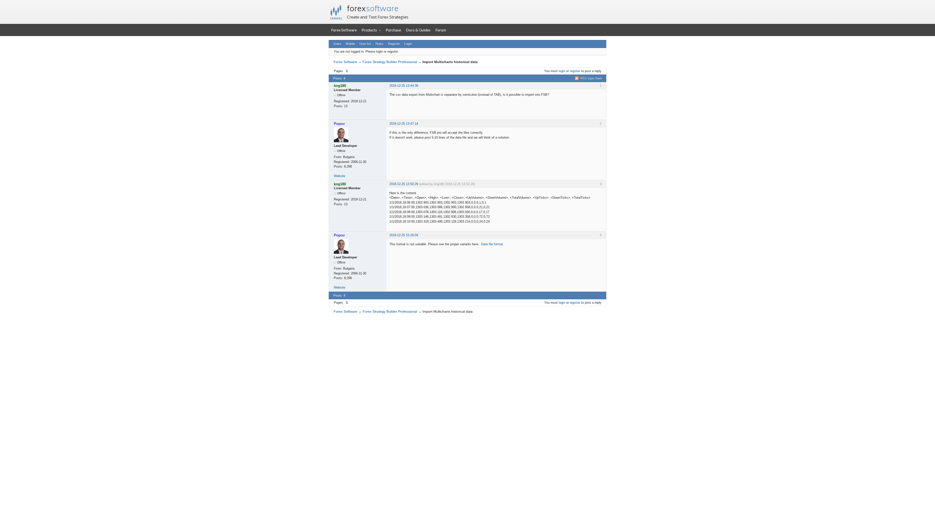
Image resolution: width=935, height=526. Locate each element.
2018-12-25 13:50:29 (403, 184)
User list (365, 44)
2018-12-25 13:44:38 (403, 85)
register (575, 71)
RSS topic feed (591, 78)
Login (408, 44)
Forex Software (344, 30)
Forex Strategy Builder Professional (390, 62)
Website (339, 176)
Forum (440, 30)
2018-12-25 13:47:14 (403, 123)
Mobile (350, 44)
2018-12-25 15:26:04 (403, 235)
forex (373, 8)
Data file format (492, 244)
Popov (339, 124)
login (562, 71)
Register (394, 44)
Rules (379, 44)
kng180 (340, 86)
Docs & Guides (418, 30)
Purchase (393, 30)
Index (337, 44)
